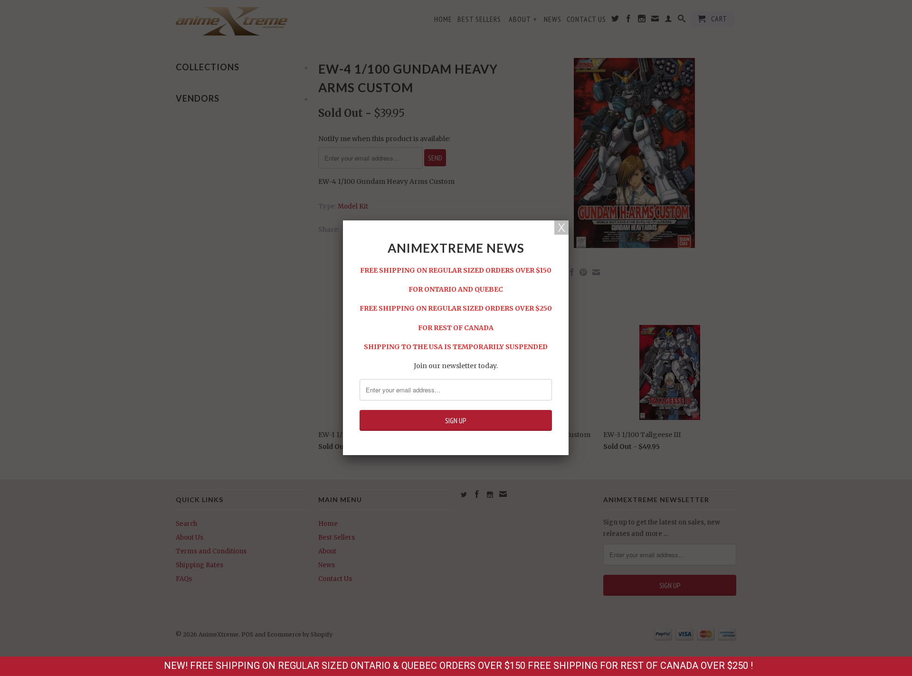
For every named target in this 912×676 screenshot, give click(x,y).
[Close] (561, 227)
